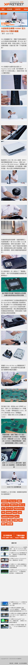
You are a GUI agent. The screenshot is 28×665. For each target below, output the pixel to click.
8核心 (19, 501)
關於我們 (11, 663)
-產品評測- (18, 9)
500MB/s (5, 501)
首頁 (3, 9)
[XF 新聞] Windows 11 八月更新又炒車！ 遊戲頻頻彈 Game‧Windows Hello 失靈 (18, 603)
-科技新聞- (10, 9)
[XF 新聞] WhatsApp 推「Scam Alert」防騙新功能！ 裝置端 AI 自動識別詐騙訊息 (17, 620)
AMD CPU (5, 505)
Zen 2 (17, 516)
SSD (20, 512)
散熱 (3, 524)
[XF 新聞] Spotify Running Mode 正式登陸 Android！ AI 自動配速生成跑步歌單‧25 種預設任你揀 (18, 571)
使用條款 (16, 663)
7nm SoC (13, 501)
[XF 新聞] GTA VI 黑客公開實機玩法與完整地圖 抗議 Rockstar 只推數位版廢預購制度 (18, 565)
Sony (15, 512)
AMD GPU (14, 505)
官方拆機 (5, 520)
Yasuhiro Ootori (7, 516)
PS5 (3, 512)
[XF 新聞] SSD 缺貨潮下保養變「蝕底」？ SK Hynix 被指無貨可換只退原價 (18, 626)
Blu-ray (21, 505)
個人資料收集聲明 (23, 663)
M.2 (3, 509)
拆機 (10, 520)
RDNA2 (8, 512)
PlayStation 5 (19, 509)
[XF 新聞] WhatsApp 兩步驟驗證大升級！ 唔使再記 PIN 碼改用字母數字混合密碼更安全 (18, 554)
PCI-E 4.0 (9, 509)
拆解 (15, 520)
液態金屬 (9, 524)
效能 (20, 520)
